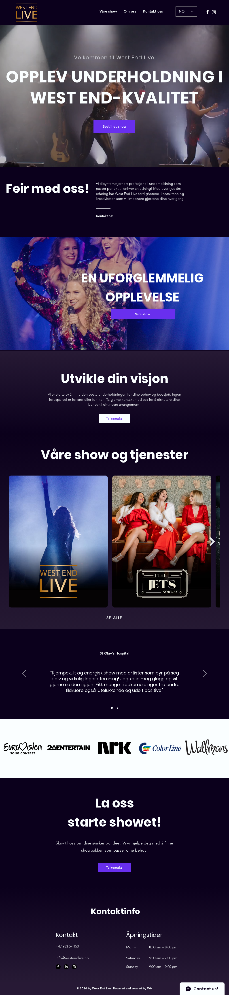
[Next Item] (212, 541)
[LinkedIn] (66, 966)
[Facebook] (207, 12)
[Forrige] (24, 674)
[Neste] (205, 674)
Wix (149, 988)
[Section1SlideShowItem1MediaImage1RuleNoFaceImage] (111, 708)
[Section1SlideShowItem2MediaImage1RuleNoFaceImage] (117, 708)
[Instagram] (213, 12)
